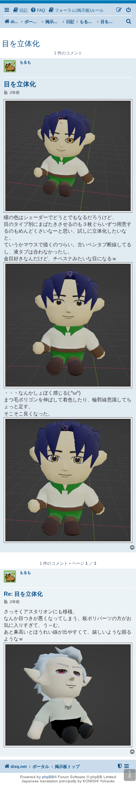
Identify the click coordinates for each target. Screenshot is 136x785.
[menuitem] (20, 10)
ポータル (32, 21)
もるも (25, 62)
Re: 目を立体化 (23, 594)
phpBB (48, 777)
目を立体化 (21, 43)
